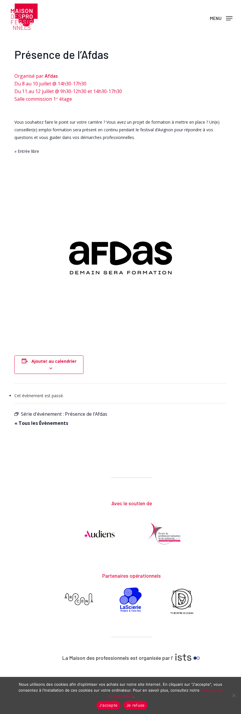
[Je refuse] (234, 695)
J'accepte (108, 705)
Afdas (51, 76)
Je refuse (135, 705)
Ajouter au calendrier (53, 361)
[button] (221, 17)
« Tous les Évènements (41, 423)
